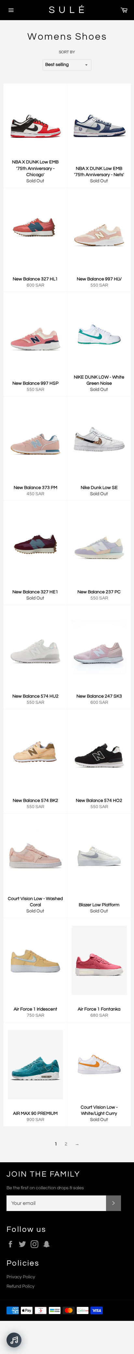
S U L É (67, 10)
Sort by (67, 52)
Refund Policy (20, 1286)
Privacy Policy (21, 1277)
